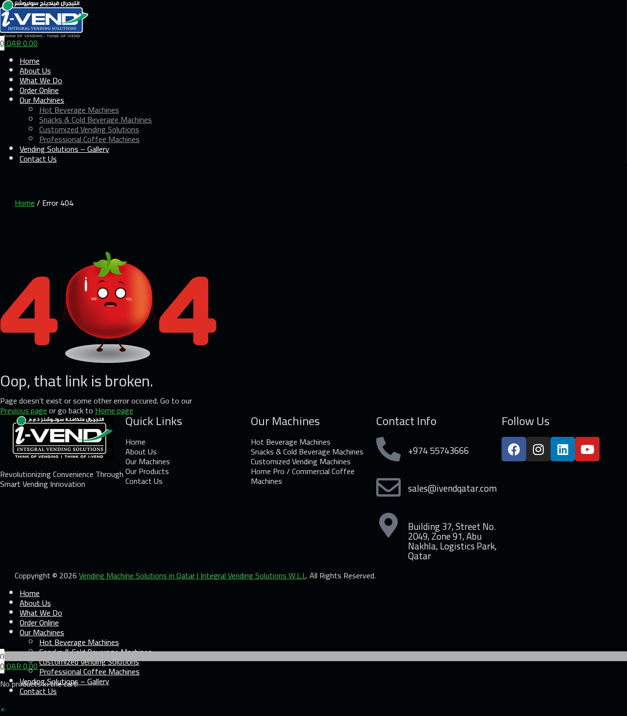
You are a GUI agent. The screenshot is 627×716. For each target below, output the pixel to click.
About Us (35, 603)
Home (25, 202)
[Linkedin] (563, 449)
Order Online (39, 622)
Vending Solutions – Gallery (64, 149)
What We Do (41, 612)
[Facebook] (514, 449)
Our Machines (42, 632)
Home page (114, 410)
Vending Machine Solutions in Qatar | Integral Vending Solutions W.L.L (192, 575)
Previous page (23, 410)
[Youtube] (587, 449)
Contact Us (38, 158)
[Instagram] (538, 449)
